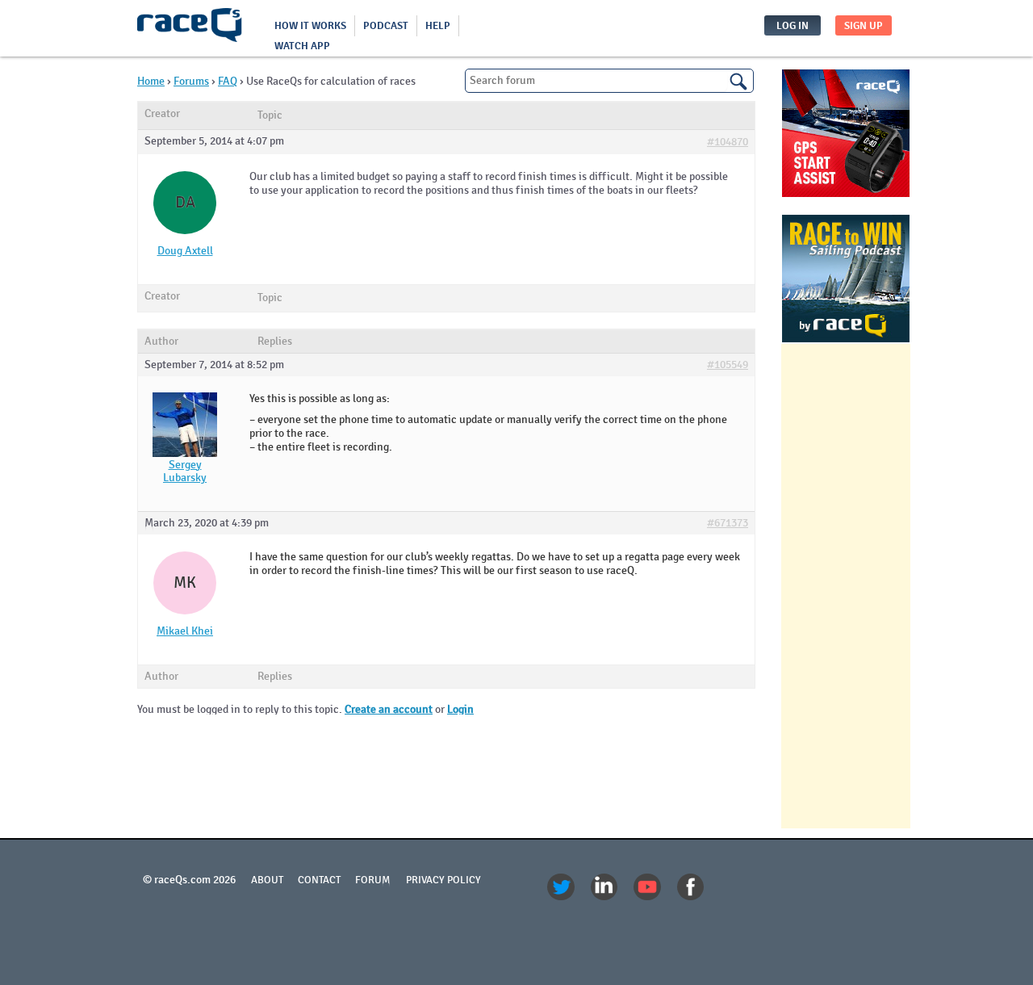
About (267, 880)
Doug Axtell (185, 251)
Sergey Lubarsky (185, 472)
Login (460, 709)
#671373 (727, 523)
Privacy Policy (443, 880)
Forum (373, 880)
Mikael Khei (185, 631)
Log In (792, 25)
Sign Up (863, 25)
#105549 (727, 365)
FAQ (227, 81)
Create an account (389, 709)
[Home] (189, 28)
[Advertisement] (845, 586)
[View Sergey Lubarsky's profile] (185, 453)
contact (319, 880)
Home (151, 81)
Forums (191, 81)
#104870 (727, 142)
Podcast (385, 25)
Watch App (302, 46)
